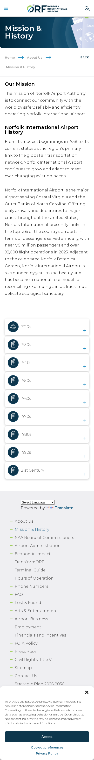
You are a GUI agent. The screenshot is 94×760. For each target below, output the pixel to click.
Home (10, 57)
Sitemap (23, 667)
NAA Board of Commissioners (44, 537)
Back (85, 57)
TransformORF (29, 562)
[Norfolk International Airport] (47, 8)
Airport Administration (38, 545)
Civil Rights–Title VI (34, 659)
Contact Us (26, 676)
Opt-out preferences (47, 747)
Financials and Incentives (40, 635)
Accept (47, 737)
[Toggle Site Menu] (6, 8)
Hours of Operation (34, 578)
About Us (34, 57)
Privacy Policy (47, 753)
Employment (28, 627)
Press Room (27, 651)
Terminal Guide (30, 570)
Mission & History (32, 529)
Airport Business (31, 619)
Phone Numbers (31, 586)
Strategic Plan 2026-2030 (40, 684)
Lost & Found (28, 602)
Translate (64, 508)
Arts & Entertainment (36, 611)
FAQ (19, 594)
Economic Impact (33, 554)
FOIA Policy (26, 643)
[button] (86, 692)
